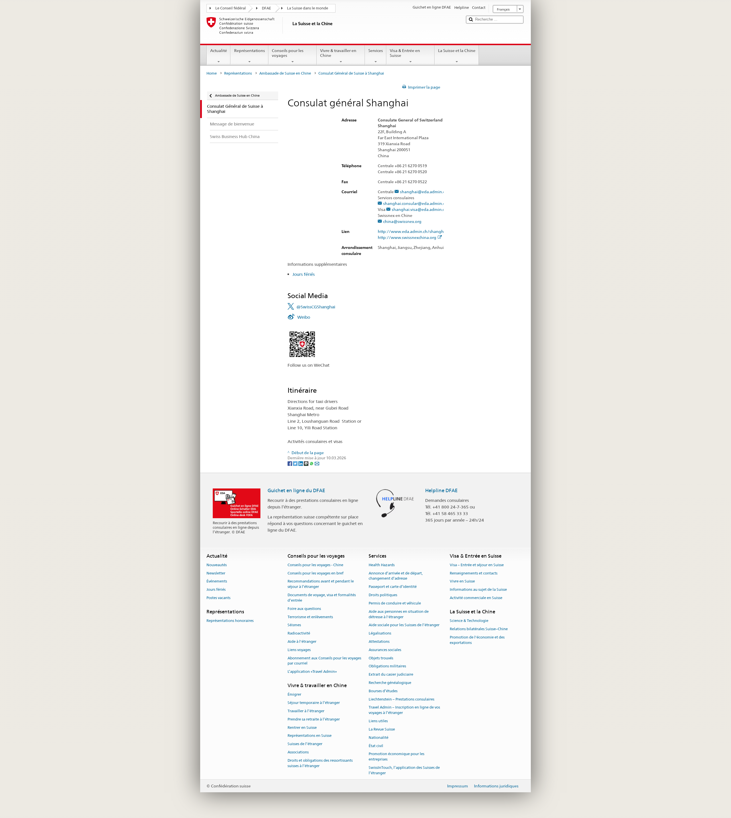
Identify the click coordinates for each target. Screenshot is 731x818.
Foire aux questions (304, 608)
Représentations (249, 50)
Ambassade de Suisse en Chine (285, 73)
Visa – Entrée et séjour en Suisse (477, 565)
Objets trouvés (381, 658)
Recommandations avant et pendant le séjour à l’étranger (321, 584)
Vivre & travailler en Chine (338, 53)
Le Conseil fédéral (230, 8)
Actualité (218, 50)
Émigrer (294, 695)
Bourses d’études (383, 691)
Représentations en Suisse (310, 736)
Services (375, 50)
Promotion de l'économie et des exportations (477, 640)
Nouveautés (216, 565)
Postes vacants (218, 598)
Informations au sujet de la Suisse (478, 590)
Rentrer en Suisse (302, 727)
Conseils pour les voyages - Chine (315, 565)
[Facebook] (290, 463)
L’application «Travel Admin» (312, 671)
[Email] (317, 463)
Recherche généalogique (390, 683)
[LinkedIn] (301, 463)
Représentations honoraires (230, 621)
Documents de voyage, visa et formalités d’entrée (322, 597)
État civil (376, 746)
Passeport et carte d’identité (393, 587)
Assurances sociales (385, 650)
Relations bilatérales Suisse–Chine (479, 629)
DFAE (266, 8)
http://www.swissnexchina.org (407, 238)
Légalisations (380, 633)
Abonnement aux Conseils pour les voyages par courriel (324, 661)
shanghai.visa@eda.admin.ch (419, 210)
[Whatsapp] (312, 463)
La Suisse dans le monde (307, 8)
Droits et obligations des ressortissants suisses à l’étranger (320, 763)
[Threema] (306, 463)
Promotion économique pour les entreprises (396, 757)
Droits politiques (383, 595)
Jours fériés (303, 274)
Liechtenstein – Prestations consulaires (401, 699)
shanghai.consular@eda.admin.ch (415, 203)
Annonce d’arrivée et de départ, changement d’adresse (396, 576)
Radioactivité (299, 633)
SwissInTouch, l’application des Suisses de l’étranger (404, 770)
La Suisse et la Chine (456, 50)
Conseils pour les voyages (288, 53)
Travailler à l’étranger (306, 711)
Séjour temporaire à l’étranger (314, 703)
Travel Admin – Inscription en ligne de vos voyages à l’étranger (404, 710)
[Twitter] (295, 463)
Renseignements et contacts (473, 573)
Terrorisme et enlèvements (310, 617)
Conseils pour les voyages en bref (316, 573)
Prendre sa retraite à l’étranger (314, 719)
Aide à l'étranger (302, 641)
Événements (216, 581)
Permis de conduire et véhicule (395, 603)
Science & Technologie (469, 621)
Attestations (379, 641)
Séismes (294, 625)
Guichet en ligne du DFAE (296, 490)
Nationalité (378, 737)
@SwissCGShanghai (315, 307)
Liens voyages (299, 650)
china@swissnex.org (402, 222)
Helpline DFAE (441, 490)
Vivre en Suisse (462, 581)
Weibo (303, 317)
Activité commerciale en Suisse (476, 598)
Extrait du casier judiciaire (391, 674)
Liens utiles (378, 721)
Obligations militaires (387, 666)
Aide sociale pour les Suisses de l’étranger (404, 625)
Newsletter (215, 573)
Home (211, 73)
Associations (298, 752)
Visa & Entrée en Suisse (405, 53)
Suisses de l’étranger (305, 744)
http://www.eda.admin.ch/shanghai (412, 232)
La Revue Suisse (382, 729)
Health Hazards (382, 565)
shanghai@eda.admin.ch (423, 192)
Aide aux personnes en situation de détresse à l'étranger (399, 614)
